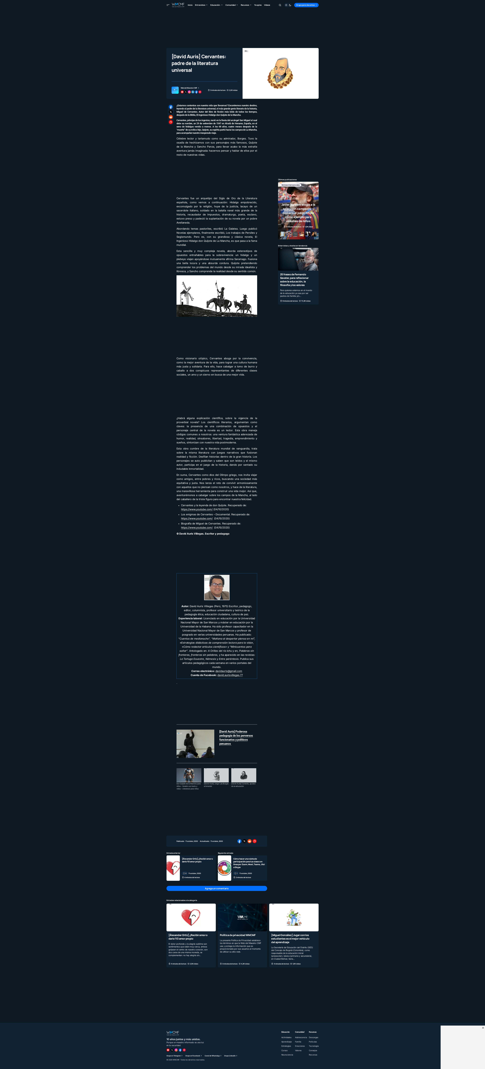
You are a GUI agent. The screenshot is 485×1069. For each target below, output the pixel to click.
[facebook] (196, 92)
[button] (168, 5)
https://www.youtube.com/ (197, 509)
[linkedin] (193, 92)
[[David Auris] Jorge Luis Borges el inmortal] (216, 775)
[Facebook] (180, 1050)
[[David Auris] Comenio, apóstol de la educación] (243, 775)
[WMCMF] (184, 1050)
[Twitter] (172, 1050)
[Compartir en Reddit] (170, 117)
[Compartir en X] (170, 111)
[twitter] (186, 92)
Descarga (285, 185)
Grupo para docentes (305, 5)
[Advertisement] (242, 28)
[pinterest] (200, 92)
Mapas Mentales (305, 185)
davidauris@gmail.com (228, 671)
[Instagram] (176, 1050)
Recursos (285, 189)
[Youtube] (168, 1050)
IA (294, 185)
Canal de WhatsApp (212, 1056)
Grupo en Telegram (173, 1056)
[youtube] (182, 92)
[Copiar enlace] (170, 122)
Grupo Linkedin (230, 1056)
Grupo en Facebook (192, 1056)
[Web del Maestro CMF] (175, 90)
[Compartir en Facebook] (170, 106)
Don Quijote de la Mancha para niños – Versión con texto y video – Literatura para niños (189, 786)
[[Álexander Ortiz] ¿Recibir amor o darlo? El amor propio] (173, 868)
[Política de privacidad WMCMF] (242, 917)
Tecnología (297, 189)
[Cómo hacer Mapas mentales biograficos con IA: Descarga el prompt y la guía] (298, 210)
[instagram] (189, 92)
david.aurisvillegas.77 (230, 675)
